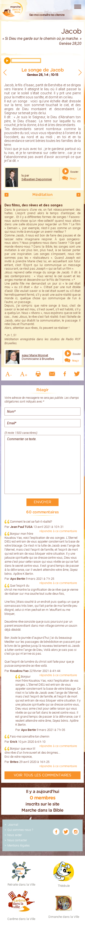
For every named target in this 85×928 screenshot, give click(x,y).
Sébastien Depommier (36, 179)
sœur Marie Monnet (35, 355)
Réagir (73, 178)
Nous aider (14, 835)
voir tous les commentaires (42, 775)
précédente (6, 195)
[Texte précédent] (5, 72)
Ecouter (74, 172)
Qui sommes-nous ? (20, 830)
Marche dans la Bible (12, 9)
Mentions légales (18, 845)
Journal (13, 824)
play (7, 60)
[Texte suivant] (80, 72)
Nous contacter (17, 840)
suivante (78, 195)
